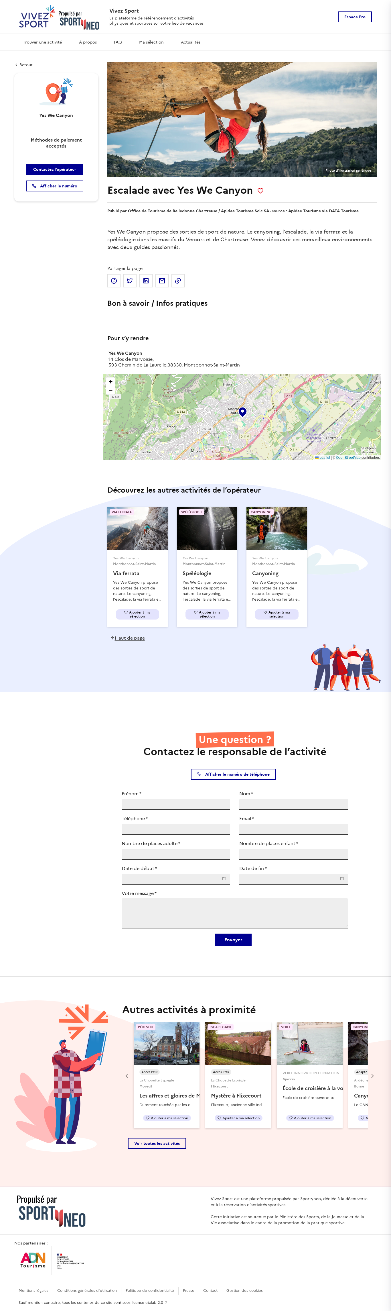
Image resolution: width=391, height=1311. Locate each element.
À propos (88, 42)
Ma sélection (151, 42)
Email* (246, 818)
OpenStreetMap (348, 457)
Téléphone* (135, 818)
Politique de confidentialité (150, 1290)
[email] (162, 280)
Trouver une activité (42, 42)
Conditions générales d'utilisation (87, 1290)
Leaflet (324, 457)
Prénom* (131, 793)
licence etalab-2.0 (148, 1302)
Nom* (246, 793)
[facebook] (114, 280)
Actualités (190, 42)
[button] (242, 411)
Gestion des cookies (244, 1290)
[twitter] (130, 280)
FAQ (118, 42)
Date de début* (139, 868)
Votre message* (139, 893)
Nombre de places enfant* (268, 843)
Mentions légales (33, 1290)
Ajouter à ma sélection (140, 614)
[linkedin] (146, 280)
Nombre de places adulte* (151, 843)
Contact (210, 1290)
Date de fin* (253, 868)
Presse (188, 1290)
